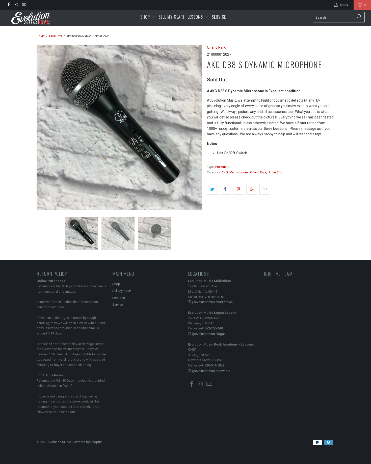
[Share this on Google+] (251, 189)
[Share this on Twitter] (212, 189)
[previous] (45, 127)
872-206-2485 (214, 328)
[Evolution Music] (32, 18)
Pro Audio (222, 167)
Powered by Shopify (87, 442)
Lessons (196, 17)
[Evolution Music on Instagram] (16, 5)
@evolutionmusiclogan (209, 334)
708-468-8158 (214, 297)
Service (219, 17)
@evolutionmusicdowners (211, 371)
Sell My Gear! (171, 17)
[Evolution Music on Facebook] (8, 5)
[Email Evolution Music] (24, 5)
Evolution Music (59, 442)
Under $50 (275, 172)
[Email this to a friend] (264, 189)
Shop (145, 17)
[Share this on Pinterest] (238, 189)
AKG (224, 172)
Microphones (239, 172)
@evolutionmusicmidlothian (212, 302)
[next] (193, 127)
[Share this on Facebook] (225, 189)
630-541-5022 (214, 365)
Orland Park (216, 47)
